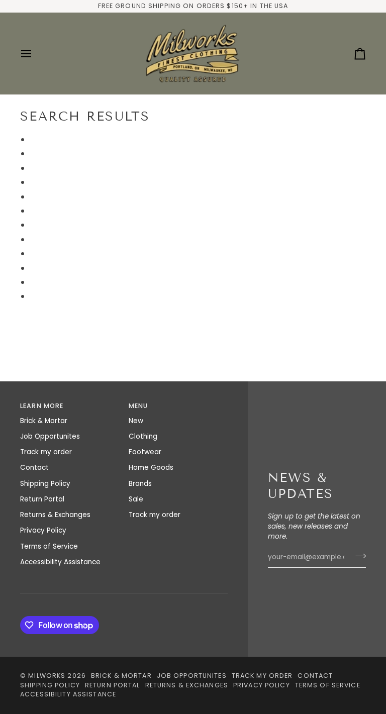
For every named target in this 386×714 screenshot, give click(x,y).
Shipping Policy (45, 483)
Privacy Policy (43, 530)
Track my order (46, 452)
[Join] (357, 556)
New (136, 421)
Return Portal (42, 499)
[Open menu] (35, 53)
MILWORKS (46, 675)
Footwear (145, 452)
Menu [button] (138, 405)
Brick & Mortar (43, 421)
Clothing (143, 436)
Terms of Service (49, 546)
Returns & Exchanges (55, 515)
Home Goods (151, 467)
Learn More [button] (41, 405)
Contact (34, 467)
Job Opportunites (50, 436)
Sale (136, 499)
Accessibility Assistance (60, 562)
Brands (140, 483)
